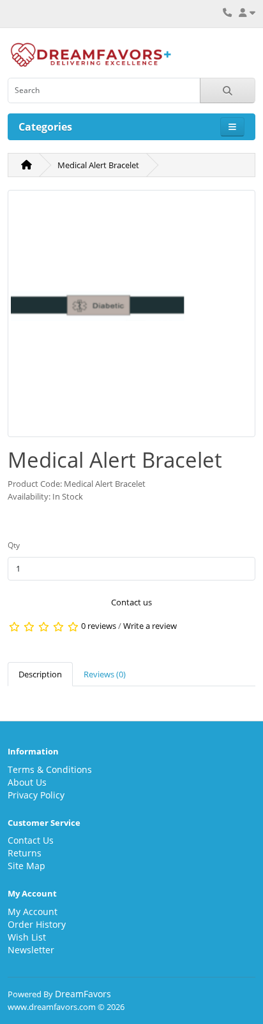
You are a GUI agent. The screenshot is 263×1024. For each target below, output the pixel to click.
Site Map (26, 866)
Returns (24, 853)
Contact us (131, 602)
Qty (14, 545)
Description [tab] (40, 674)
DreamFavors (83, 994)
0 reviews (98, 626)
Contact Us (31, 840)
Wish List (27, 937)
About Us (27, 782)
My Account (32, 911)
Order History (37, 924)
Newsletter (31, 950)
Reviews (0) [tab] (105, 674)
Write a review (150, 626)
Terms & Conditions (50, 769)
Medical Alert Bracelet (98, 165)
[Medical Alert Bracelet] (131, 317)
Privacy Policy (36, 795)
